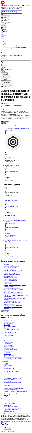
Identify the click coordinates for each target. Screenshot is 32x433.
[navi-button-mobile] (2, 37)
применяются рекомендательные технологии (14, 414)
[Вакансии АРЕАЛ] (17, 142)
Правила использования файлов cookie (11, 13)
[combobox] (8, 54)
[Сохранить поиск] (2, 62)
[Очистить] (3, 57)
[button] (2, 32)
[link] (3, 29)
